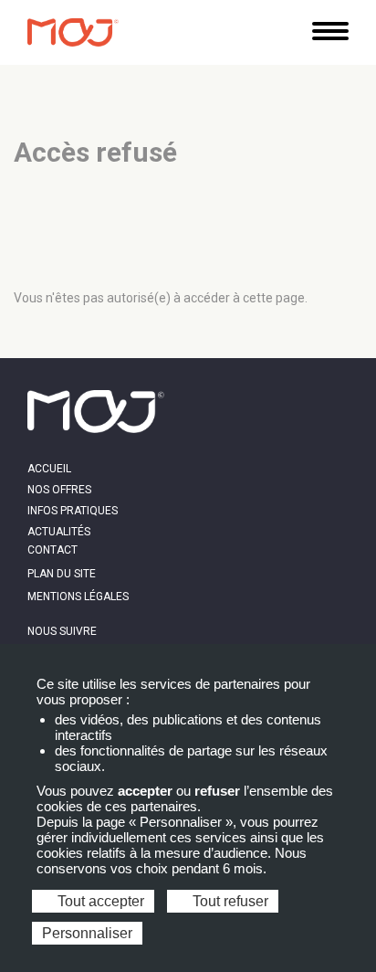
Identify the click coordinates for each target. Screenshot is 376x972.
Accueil (49, 468)
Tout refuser (228, 901)
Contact (52, 550)
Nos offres (59, 489)
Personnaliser (87, 933)
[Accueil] (73, 32)
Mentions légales (78, 596)
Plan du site (61, 573)
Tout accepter (99, 901)
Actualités (58, 531)
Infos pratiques (72, 510)
